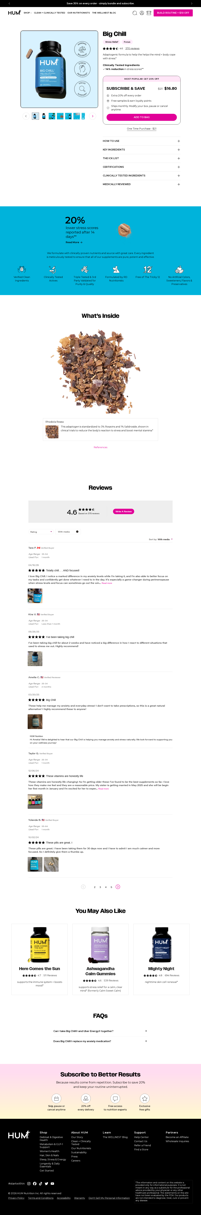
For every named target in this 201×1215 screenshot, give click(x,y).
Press (74, 1156)
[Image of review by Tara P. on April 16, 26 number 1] (35, 596)
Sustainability (79, 1152)
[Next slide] (92, 116)
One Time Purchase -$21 (141, 128)
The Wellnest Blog (104, 12)
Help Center (141, 1137)
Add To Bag (142, 117)
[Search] (134, 13)
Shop (27, 13)
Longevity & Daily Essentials (50, 1165)
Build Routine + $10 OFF (173, 12)
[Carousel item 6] (76, 116)
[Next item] (191, 3)
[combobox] (41, 531)
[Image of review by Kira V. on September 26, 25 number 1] (35, 658)
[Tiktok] (40, 1184)
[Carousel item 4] (60, 116)
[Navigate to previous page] (83, 887)
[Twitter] (46, 1184)
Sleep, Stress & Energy (53, 1159)
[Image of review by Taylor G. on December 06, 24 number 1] (35, 801)
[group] (100, 3)
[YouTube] (52, 1184)
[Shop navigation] (31, 12)
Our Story (77, 1137)
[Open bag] (149, 13)
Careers (75, 1160)
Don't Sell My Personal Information (109, 1198)
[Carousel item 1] (35, 116)
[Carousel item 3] (51, 116)
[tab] (35, 116)
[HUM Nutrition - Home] (14, 12)
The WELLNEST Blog (115, 1137)
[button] (100, 1031)
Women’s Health (49, 1151)
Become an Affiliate (177, 1137)
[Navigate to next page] (118, 887)
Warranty (79, 1198)
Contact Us (140, 1141)
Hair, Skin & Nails (49, 1155)
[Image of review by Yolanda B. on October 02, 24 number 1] (35, 864)
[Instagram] (29, 1184)
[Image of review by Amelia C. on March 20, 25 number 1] (35, 721)
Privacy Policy (16, 1198)
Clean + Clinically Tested (49, 12)
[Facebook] (34, 1184)
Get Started (47, 1170)
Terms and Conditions (40, 1198)
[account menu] (141, 13)
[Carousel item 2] (43, 116)
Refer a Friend (142, 1145)
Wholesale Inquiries (177, 1141)
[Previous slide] (26, 116)
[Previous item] (9, 3)
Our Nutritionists (78, 12)
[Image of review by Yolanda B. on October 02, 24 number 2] (51, 864)
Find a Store (141, 1149)
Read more (107, 583)
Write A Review (124, 511)
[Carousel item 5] (68, 116)
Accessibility (64, 1198)
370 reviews (132, 48)
